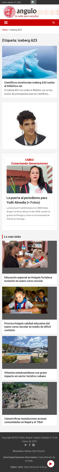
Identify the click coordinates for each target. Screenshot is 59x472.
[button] (12, 126)
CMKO (29, 160)
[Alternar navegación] (6, 22)
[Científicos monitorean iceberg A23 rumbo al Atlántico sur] (29, 62)
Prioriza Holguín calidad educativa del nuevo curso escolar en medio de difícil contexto (27, 327)
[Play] (50, 463)
